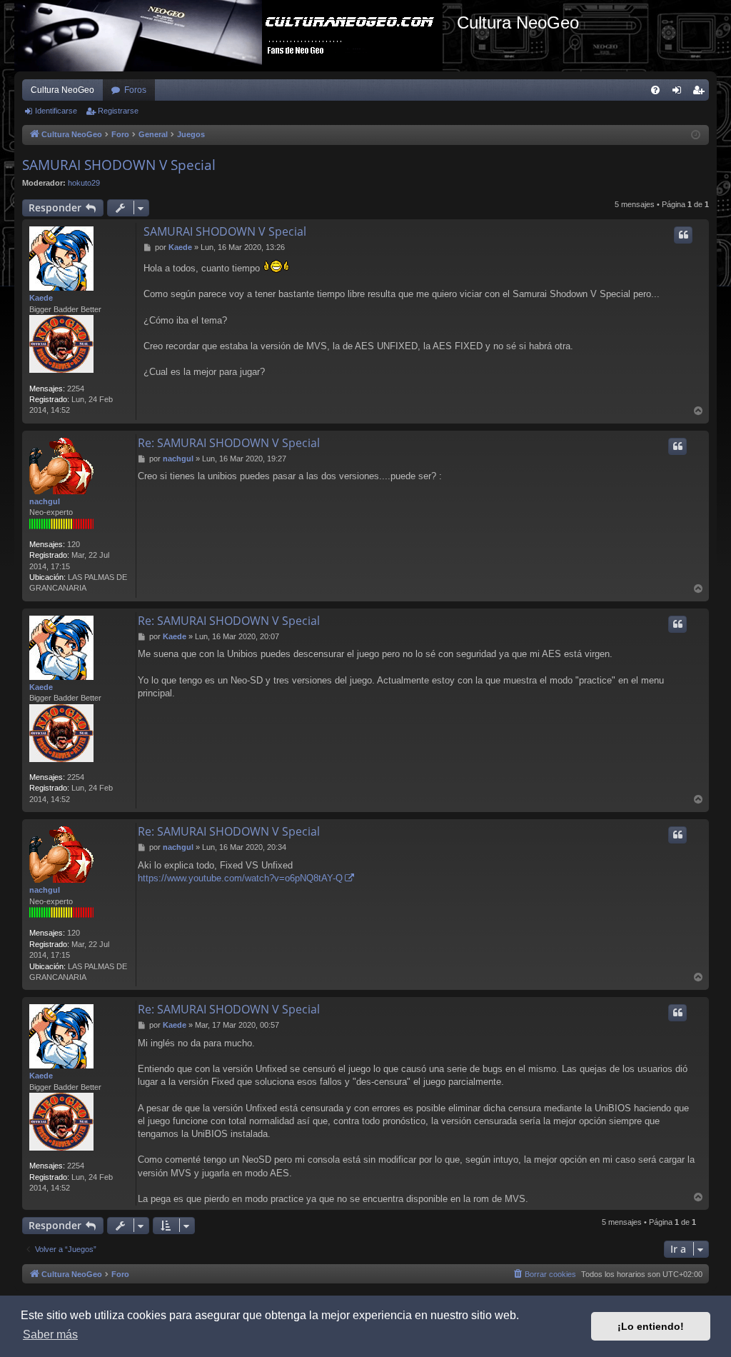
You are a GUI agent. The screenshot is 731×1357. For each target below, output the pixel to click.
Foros (135, 90)
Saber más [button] (50, 1334)
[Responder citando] (683, 235)
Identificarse (56, 110)
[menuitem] (655, 90)
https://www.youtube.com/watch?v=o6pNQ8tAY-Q (240, 878)
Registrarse (118, 110)
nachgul (44, 501)
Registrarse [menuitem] (701, 93)
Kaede (41, 298)
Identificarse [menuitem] (679, 93)
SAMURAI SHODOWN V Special (119, 165)
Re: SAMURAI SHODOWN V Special (229, 443)
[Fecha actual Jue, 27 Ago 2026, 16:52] (695, 135)
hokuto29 (84, 183)
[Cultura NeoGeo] (235, 35)
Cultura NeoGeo (62, 90)
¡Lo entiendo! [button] (650, 1326)
